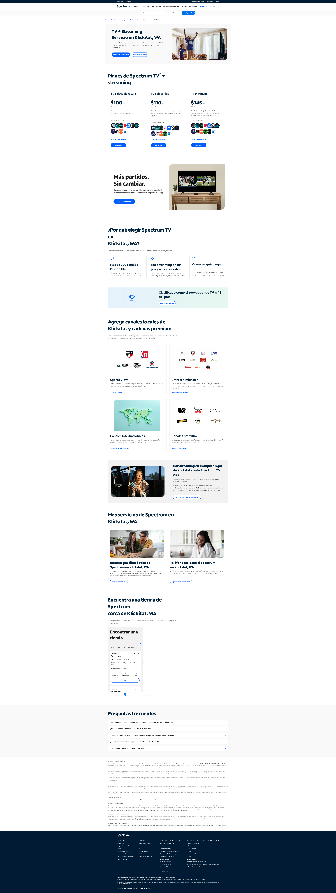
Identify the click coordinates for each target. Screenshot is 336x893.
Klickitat (132, 20)
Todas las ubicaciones (111, 20)
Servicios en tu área (165, 864)
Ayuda (189, 851)
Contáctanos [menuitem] (193, 7)
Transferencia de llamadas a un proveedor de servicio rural (203, 864)
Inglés (217, 1)
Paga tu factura (191, 848)
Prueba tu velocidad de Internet (169, 851)
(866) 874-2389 (119, 668)
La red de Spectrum (165, 871)
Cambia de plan (191, 859)
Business (128, 1)
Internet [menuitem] (145, 7)
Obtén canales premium (179, 448)
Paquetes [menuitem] (136, 7)
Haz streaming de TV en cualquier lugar (187, 497)
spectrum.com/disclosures (220, 773)
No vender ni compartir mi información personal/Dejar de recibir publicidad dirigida (139, 879)
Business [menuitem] (184, 7)
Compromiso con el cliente (124, 846)
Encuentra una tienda (198, 1)
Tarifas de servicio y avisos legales (196, 862)
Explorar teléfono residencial (181, 582)
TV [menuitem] (152, 7)
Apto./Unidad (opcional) (165, 11)
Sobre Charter (121, 843)
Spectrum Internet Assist (145, 856)
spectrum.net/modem (162, 808)
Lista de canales (164, 859)
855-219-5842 (214, 7)
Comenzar (118, 145)
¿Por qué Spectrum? (165, 862)
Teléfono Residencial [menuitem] (170, 7)
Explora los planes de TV (121, 54)
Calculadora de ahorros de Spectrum (170, 854)
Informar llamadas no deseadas (195, 867)
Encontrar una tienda (140, 54)
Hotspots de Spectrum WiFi (167, 846)
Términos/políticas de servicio (125, 877)
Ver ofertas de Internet (119, 582)
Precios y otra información (118, 139)
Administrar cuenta (192, 846)
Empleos (119, 848)
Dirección (144, 11)
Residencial (120, 1)
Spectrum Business (122, 859)
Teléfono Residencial (144, 851)
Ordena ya (203, 7)
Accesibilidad (151, 877)
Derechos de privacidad (140, 877)
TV (139, 848)
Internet (141, 846)
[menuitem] (120, 2)
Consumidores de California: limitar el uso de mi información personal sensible (184, 879)
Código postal (176, 11)
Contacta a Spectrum (193, 843)
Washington (123, 20)
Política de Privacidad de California (165, 877)
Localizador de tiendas (193, 854)
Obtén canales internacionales (119, 448)
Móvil (140, 854)
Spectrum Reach (121, 854)
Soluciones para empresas (124, 851)
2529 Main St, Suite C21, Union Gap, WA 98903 (123, 664)
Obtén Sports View (116, 392)
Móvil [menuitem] (158, 7)
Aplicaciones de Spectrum (167, 843)
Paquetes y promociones (145, 843)
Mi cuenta (210, 1)
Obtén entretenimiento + (180, 392)
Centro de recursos (165, 848)
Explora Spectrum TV (167, 303)
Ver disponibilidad (189, 13)
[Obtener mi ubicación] (140, 644)
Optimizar (190, 856)
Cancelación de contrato (167, 856)
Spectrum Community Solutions (125, 856)
